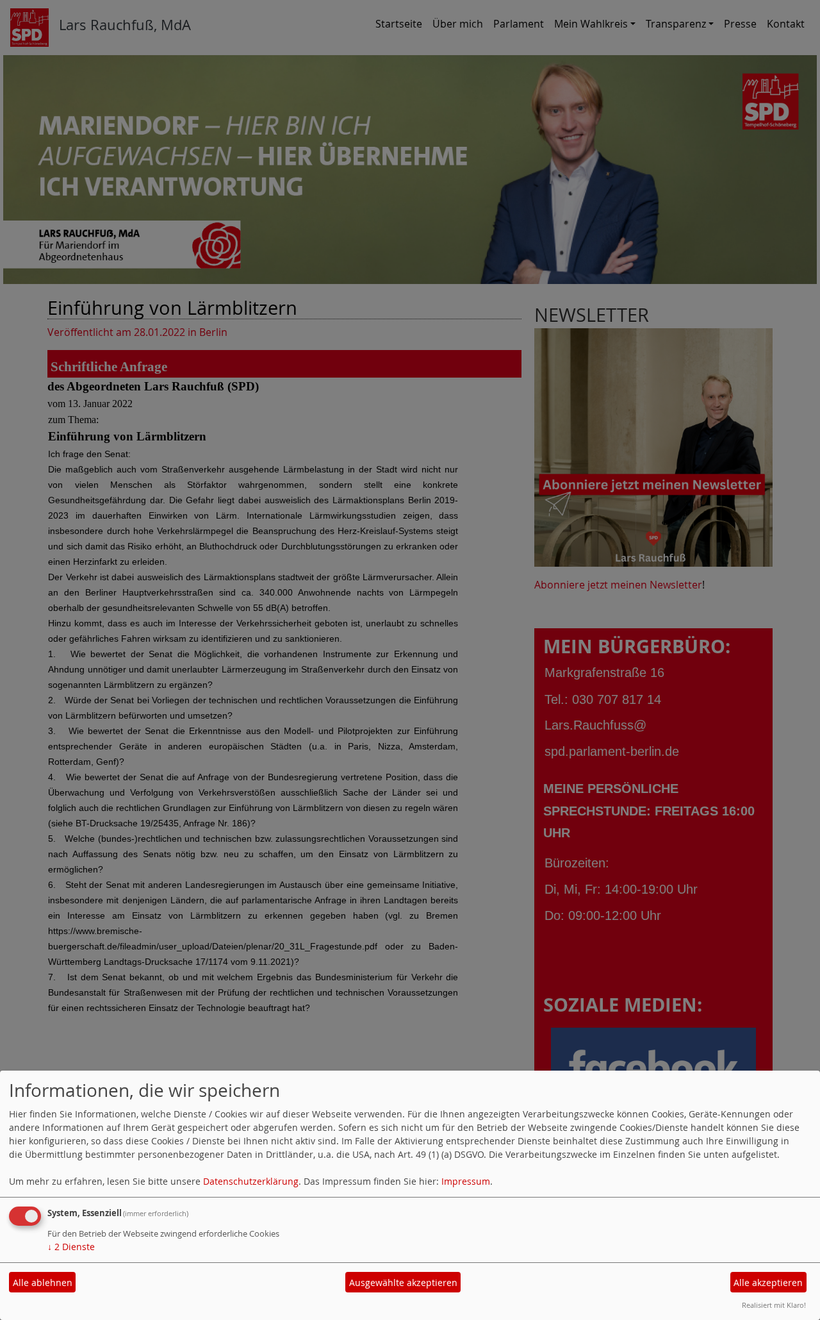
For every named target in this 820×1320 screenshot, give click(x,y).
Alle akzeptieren (768, 1282)
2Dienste (71, 1247)
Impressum (465, 1181)
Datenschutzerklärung (251, 1181)
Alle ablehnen (42, 1282)
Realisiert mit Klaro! (774, 1305)
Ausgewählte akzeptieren (403, 1282)
